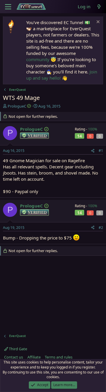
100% (92, 129)
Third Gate (17, 348)
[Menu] (8, 7)
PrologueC (17, 106)
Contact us (13, 357)
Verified (37, 135)
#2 (101, 227)
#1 (101, 150)
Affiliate (34, 357)
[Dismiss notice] (97, 22)
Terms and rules (58, 357)
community (37, 59)
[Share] (93, 151)
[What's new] (99, 6)
